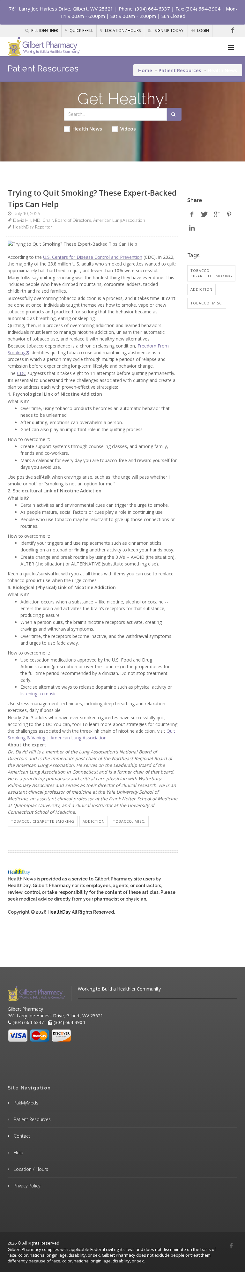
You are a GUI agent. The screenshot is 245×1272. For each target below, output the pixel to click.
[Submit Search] (174, 114)
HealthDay (59, 912)
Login (202, 30)
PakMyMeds (25, 1103)
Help (17, 1152)
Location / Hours (122, 30)
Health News (87, 128)
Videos (128, 128)
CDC (21, 373)
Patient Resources (180, 70)
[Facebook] (232, 30)
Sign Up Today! (169, 30)
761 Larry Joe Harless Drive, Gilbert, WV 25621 (61, 8)
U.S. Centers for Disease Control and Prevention (92, 257)
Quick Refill (81, 30)
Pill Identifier (44, 30)
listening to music (38, 694)
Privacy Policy (26, 1186)
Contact (21, 1136)
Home (145, 70)
